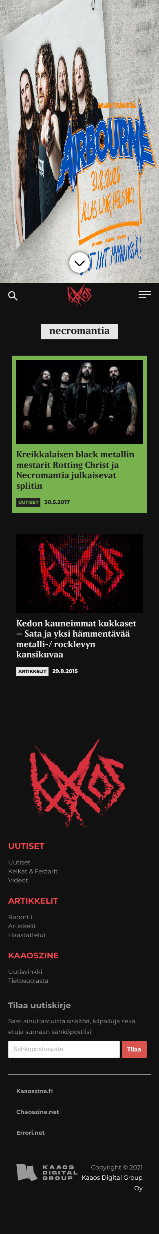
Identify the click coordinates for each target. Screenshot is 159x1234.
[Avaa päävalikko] (145, 295)
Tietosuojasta (28, 980)
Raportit (20, 916)
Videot (18, 880)
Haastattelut (27, 934)
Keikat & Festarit (33, 871)
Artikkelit (22, 925)
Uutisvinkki (25, 971)
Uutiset (19, 862)
